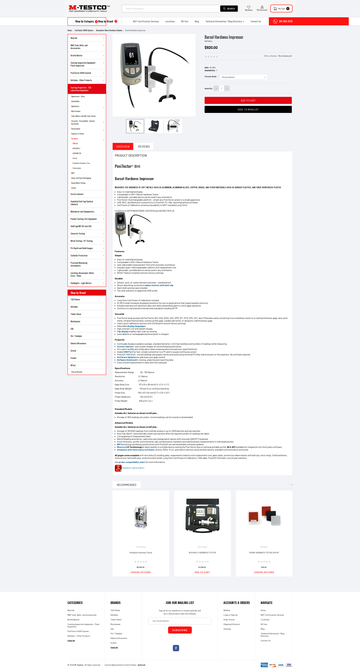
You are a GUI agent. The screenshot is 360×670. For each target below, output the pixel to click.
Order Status (229, 619)
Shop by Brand (106, 21)
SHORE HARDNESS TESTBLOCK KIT (264, 552)
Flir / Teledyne (76, 335)
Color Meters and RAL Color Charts (83, 116)
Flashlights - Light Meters (81, 283)
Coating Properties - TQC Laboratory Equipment (81, 89)
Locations (170, 21)
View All (71, 640)
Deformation (75, 128)
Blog (197, 21)
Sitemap (227, 629)
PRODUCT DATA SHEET (133, 468)
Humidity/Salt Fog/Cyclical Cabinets (82, 203)
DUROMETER (77, 153)
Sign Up (234, 615)
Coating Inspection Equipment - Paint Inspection (83, 64)
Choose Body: (212, 76)
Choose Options (141, 572)
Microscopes (75, 111)
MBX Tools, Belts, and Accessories (79, 47)
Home (70, 30)
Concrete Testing (78, 233)
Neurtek (74, 37)
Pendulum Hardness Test (81, 163)
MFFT (73, 173)
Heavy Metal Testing (78, 182)
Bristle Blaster (76, 55)
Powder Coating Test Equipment (84, 218)
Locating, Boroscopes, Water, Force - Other (82, 274)
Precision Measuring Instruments (79, 264)
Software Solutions (126, 359)
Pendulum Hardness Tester (141, 552)
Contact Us (256, 21)
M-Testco (79, 665)
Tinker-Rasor (76, 314)
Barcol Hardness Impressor (135, 30)
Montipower (75, 321)
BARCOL (75, 143)
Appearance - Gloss (78, 96)
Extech (73, 350)
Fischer (73, 357)
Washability (75, 101)
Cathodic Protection (79, 255)
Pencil (75, 158)
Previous (115, 75)
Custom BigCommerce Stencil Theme (120, 665)
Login (225, 615)
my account (262, 10)
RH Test (184, 21)
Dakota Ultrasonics (78, 343)
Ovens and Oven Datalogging (81, 178)
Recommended (126, 484)
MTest (73, 365)
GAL (72, 328)
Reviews (144, 146)
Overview (123, 146)
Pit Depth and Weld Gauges (82, 248)
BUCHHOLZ (76, 148)
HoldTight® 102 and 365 (81, 226)
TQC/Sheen (75, 299)
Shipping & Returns (231, 624)
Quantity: (209, 88)
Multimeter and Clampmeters (82, 211)
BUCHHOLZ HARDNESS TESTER (202, 552)
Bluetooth (122, 447)
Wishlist (249, 10)
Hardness (74, 138)
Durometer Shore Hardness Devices (109, 30)
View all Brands (76, 371)
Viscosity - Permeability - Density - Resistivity (83, 122)
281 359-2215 (285, 21)
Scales (73, 187)
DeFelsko (74, 306)
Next (192, 75)
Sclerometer (77, 168)
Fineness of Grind (77, 133)
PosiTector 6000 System (84, 30)
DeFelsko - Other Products (81, 80)
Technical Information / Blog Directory (223, 21)
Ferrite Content (77, 194)
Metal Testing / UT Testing (82, 240)
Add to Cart (202, 572)
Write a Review (270, 56)
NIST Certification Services (146, 21)
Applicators (75, 106)
